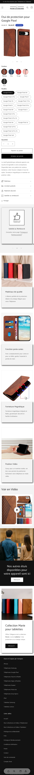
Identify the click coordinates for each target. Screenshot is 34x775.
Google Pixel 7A (8, 101)
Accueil (6, 719)
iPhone (6, 664)
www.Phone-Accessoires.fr (19, 774)
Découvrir (17, 580)
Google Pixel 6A (22, 93)
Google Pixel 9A (8, 122)
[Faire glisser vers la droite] (21, 62)
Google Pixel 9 (22, 110)
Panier (6, 749)
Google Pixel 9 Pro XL (10, 118)
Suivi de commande (9, 757)
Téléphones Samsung (10, 668)
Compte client (8, 762)
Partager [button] (6, 201)
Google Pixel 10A (8, 135)
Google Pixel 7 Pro (24, 101)
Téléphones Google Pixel (11, 672)
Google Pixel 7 (24, 97)
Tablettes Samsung (9, 702)
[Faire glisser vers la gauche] (13, 62)
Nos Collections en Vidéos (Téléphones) (16, 723)
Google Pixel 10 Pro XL (10, 131)
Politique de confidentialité (12, 732)
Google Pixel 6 (7, 93)
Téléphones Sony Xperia (11, 694)
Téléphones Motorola (10, 690)
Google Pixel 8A (8, 110)
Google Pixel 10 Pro (9, 127)
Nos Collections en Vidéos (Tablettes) (15, 727)
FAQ (5, 736)
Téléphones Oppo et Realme (12, 681)
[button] (2, 8)
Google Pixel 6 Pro (9, 97)
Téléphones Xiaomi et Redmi (12, 677)
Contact (6, 753)
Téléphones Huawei (9, 685)
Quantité (4, 140)
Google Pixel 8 (7, 105)
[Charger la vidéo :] (17, 510)
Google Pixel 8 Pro (23, 105)
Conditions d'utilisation (10, 744)
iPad (5, 698)
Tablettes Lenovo (9, 707)
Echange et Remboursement (12, 740)
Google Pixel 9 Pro (9, 114)
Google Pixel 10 (23, 122)
